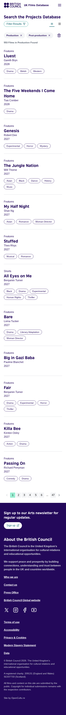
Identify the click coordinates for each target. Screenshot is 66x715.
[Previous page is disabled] (6, 495)
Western (37, 71)
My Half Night (16, 206)
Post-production (38, 35)
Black (21, 180)
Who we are (11, 577)
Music (9, 187)
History (47, 180)
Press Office (11, 592)
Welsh (23, 71)
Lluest (10, 55)
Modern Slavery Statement (20, 645)
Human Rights (14, 297)
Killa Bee (12, 428)
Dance (34, 180)
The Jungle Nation (21, 165)
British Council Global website (22, 600)
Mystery (44, 146)
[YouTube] (34, 610)
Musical (10, 256)
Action (10, 443)
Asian (9, 180)
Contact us (10, 584)
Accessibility (11, 630)
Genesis (11, 130)
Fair (7, 387)
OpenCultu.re (18, 698)
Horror (30, 146)
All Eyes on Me (18, 275)
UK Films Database (36, 5)
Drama (10, 71)
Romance (24, 221)
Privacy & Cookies (15, 637)
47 (53, 495)
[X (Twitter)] (6, 610)
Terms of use (12, 622)
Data (6, 653)
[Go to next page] (59, 495)
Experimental (13, 146)
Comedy (11, 478)
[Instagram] (15, 610)
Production (12, 35)
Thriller (31, 297)
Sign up (11, 525)
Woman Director (43, 221)
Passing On (14, 463)
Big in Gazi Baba (19, 357)
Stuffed (11, 241)
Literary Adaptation (29, 332)
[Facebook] (24, 610)
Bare (8, 316)
